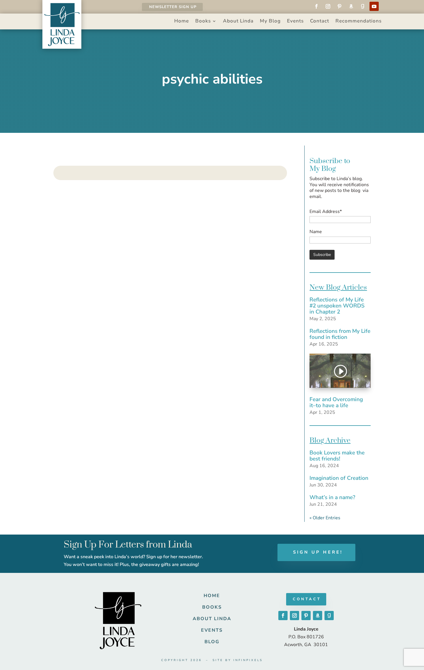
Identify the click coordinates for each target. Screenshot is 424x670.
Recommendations (358, 21)
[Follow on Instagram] (328, 6)
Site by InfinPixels (238, 660)
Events (295, 21)
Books (203, 21)
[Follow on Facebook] (316, 6)
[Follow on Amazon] (351, 6)
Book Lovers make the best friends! (337, 456)
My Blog (270, 21)
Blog (212, 642)
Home (181, 21)
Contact (319, 21)
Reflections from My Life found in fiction (339, 334)
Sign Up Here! (318, 552)
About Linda (238, 21)
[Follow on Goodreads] (362, 6)
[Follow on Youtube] (374, 6)
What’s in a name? (332, 497)
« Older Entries (324, 518)
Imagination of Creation (338, 478)
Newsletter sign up (172, 7)
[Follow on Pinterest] (339, 6)
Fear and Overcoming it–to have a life (336, 402)
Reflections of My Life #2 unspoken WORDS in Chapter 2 (337, 306)
